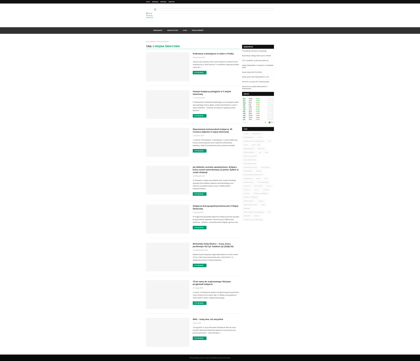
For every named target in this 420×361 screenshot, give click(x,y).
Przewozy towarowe (250, 197)
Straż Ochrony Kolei (250, 204)
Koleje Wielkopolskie (250, 167)
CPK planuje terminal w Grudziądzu (254, 51)
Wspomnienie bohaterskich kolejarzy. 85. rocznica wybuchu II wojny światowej (213, 130)
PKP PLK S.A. (247, 190)
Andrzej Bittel (257, 133)
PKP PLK (269, 186)
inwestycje (261, 148)
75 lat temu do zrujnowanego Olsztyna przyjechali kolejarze (212, 282)
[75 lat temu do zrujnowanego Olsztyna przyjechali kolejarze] (167, 294)
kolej (266, 152)
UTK (269, 212)
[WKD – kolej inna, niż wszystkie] (167, 332)
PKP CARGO (246, 186)
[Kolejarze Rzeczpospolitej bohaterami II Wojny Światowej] (167, 219)
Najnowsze (248, 47)
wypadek (257, 216)
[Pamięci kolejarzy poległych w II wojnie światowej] (167, 104)
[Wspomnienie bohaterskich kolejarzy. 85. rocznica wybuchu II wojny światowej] (167, 142)
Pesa (265, 178)
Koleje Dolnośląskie (250, 156)
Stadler (260, 201)
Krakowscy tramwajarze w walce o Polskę (213, 53)
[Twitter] (270, 1)
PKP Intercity (258, 186)
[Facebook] (268, 1)
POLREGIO (266, 190)
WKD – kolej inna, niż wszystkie (208, 319)
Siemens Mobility (248, 201)
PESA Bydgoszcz (248, 182)
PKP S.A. (257, 190)
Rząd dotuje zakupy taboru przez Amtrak (256, 56)
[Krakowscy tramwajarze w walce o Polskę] (167, 66)
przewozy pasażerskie (261, 193)
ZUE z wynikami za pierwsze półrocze (255, 60)
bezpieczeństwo (248, 137)
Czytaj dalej (198, 72)
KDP (260, 152)
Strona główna (151, 41)
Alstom (245, 133)
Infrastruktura (248, 148)
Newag (258, 178)
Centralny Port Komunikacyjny (253, 141)
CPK (269, 141)
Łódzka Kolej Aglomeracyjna (252, 219)
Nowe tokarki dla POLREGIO (252, 72)
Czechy (245, 145)
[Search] (273, 30)
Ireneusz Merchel (249, 152)
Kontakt (172, 2)
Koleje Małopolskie (249, 163)
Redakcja (155, 2)
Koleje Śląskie (265, 167)
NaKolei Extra (172, 30)
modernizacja (247, 178)
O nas (148, 2)
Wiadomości (157, 30)
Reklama (163, 2)
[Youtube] (273, 1)
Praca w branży (198, 30)
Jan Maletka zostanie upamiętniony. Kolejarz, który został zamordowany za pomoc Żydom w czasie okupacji (216, 170)
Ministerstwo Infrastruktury (253, 175)
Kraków (258, 171)
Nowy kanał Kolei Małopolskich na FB (255, 77)
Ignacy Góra (256, 145)
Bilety (260, 137)
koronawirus (247, 171)
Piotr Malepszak (263, 182)
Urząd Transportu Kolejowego (253, 212)
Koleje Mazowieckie (249, 160)
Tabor (263, 204)
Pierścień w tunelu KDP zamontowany (255, 82)
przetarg (246, 193)
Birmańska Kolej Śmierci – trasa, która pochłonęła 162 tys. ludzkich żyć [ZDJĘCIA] (213, 245)
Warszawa (246, 216)
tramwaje (246, 208)
